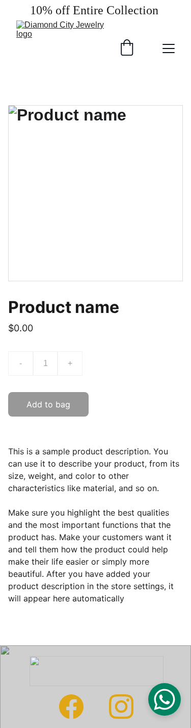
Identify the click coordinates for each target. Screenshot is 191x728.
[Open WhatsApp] (164, 699)
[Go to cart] (126, 48)
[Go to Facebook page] (71, 706)
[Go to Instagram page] (121, 706)
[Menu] (168, 48)
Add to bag (48, 404)
